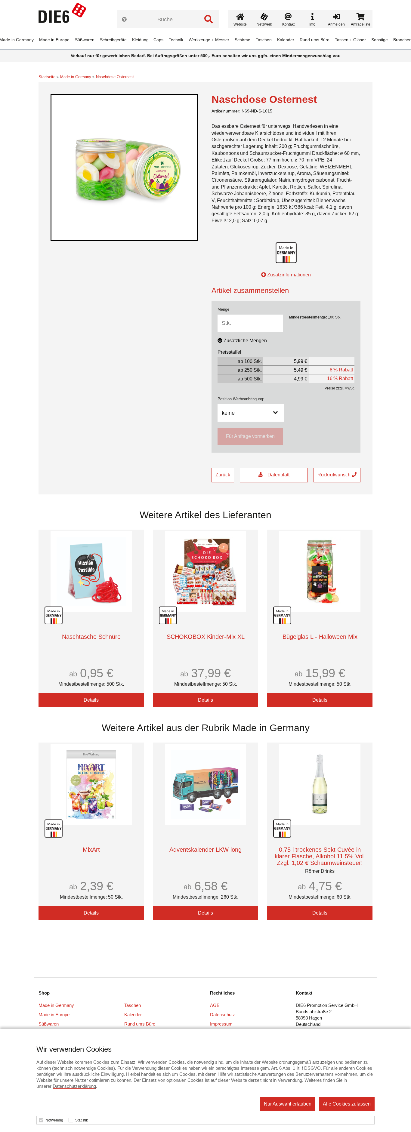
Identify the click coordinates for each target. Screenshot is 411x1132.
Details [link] (91, 700)
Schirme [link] (242, 39)
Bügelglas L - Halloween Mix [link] (320, 636)
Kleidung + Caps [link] (147, 39)
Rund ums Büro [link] (314, 39)
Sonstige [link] (379, 39)
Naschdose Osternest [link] (115, 77)
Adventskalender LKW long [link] (205, 849)
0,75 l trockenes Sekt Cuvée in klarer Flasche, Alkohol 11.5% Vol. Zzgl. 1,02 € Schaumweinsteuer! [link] (320, 856)
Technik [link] (176, 39)
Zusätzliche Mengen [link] (245, 340)
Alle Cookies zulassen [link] (347, 1103)
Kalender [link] (285, 39)
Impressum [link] (221, 1023)
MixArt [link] (91, 849)
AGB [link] (215, 1005)
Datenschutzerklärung (74, 1086)
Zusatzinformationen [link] (288, 274)
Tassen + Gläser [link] (350, 39)
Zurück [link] (222, 474)
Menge (223, 309)
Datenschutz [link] (222, 1014)
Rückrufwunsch (334, 474)
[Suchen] (208, 19)
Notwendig (54, 1120)
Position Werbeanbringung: (241, 399)
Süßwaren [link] (84, 39)
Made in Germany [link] (75, 77)
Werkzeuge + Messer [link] (209, 39)
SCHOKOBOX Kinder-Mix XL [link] (206, 636)
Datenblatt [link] (277, 474)
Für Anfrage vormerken (250, 436)
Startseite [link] (47, 77)
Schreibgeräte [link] (113, 39)
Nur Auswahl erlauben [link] (287, 1103)
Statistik (81, 1120)
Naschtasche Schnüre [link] (91, 636)
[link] (65, 15)
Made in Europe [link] (54, 39)
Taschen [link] (264, 39)
